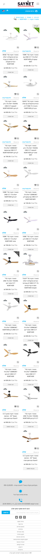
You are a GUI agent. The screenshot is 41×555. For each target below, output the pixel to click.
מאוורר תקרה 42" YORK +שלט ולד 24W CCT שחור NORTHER (10, 238)
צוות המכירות (20, 532)
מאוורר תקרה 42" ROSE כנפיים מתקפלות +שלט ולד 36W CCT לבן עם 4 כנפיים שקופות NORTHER (10, 59)
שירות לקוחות (20, 544)
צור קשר (20, 524)
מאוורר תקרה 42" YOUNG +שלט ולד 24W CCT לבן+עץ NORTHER (30, 416)
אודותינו (20, 529)
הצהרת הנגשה (20, 542)
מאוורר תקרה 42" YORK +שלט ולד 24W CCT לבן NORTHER (30, 238)
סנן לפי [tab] (36, 26)
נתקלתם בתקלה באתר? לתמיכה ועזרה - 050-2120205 (20, 485)
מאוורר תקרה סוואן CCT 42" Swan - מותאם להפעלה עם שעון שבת (10, 416)
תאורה (29, 17)
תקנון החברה (20, 534)
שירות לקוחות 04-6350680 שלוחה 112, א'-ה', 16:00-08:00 (20, 504)
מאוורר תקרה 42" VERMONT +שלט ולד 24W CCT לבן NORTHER (10, 327)
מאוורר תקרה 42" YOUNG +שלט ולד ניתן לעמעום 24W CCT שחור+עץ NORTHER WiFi (30, 150)
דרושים (21, 547)
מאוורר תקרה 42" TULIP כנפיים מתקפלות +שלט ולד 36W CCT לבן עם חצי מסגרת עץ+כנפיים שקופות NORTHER (31, 283)
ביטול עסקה (20, 521)
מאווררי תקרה (34, 19)
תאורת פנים (20, 17)
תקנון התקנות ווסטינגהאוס (20, 539)
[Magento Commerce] (26, 4)
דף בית (36, 17)
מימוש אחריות (20, 527)
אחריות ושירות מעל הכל (20, 495)
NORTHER (23, 19)
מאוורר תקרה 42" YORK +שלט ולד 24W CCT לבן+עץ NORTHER (10, 194)
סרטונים (20, 550)
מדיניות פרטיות (20, 537)
